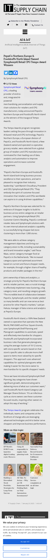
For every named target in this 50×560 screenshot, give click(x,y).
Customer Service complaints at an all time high (35, 483)
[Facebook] (26, 25)
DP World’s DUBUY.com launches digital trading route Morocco (9, 451)
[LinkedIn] (17, 25)
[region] (25, 539)
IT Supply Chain (14, 503)
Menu (25, 32)
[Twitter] (8, 25)
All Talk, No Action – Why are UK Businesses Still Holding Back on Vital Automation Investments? (23, 487)
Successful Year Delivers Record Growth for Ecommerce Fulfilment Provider (36, 453)
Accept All (25, 541)
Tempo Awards (14, 410)
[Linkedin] (11, 73)
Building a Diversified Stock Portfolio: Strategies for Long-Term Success (9, 485)
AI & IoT (39, 503)
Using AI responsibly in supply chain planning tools (22, 450)
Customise (25, 548)
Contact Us (38, 25)
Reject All (25, 555)
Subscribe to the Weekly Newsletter (25, 21)
